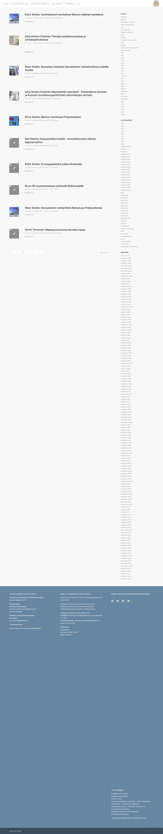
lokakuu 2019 (125, 455)
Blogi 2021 (124, 203)
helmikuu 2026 (126, 268)
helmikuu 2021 (126, 414)
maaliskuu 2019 (126, 471)
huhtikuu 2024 (126, 322)
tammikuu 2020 (126, 448)
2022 (122, 78)
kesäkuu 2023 (126, 345)
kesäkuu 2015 (126, 548)
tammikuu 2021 (126, 417)
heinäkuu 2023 (126, 343)
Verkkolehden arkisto (128, 40)
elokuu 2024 (125, 315)
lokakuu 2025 (125, 279)
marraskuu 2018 (126, 481)
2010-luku (124, 96)
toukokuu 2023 (126, 348)
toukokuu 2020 (126, 438)
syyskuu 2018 (126, 486)
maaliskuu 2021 (126, 412)
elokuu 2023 (125, 340)
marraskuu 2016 (126, 530)
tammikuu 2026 (126, 271)
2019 (122, 60)
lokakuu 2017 (125, 507)
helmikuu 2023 (126, 356)
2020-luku (124, 99)
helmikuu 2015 (126, 558)
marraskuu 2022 (126, 363)
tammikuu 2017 (126, 525)
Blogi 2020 (124, 200)
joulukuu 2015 (126, 538)
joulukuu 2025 (126, 273)
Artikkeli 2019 (125, 169)
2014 (122, 27)
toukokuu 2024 (126, 320)
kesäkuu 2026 (126, 258)
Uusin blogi (125, 244)
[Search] (79, 3)
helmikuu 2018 (126, 497)
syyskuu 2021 (126, 399)
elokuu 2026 (125, 255)
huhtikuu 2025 (126, 294)
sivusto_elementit (127, 229)
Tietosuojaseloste (127, 25)
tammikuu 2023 (126, 358)
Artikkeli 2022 (125, 177)
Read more (29, 21)
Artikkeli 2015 (125, 159)
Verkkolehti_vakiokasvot (130, 246)
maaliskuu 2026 (126, 266)
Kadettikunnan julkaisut (120, 796)
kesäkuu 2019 (126, 463)
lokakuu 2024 (125, 309)
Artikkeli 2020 (125, 172)
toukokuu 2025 (126, 291)
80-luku (123, 84)
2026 (122, 104)
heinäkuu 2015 (126, 545)
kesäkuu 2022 (126, 376)
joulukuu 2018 (126, 479)
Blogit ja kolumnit (127, 32)
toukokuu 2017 (126, 515)
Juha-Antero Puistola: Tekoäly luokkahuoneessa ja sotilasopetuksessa (55, 38)
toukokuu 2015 (126, 550)
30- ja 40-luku (125, 30)
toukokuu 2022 (126, 379)
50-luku (123, 37)
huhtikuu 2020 (126, 440)
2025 (36, 18)
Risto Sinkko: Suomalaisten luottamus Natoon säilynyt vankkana (64, 14)
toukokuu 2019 (126, 466)
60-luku (123, 45)
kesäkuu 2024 (126, 317)
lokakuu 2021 (125, 397)
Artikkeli (40, 18)
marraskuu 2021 (126, 394)
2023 (122, 86)
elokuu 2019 (125, 461)
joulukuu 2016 (126, 527)
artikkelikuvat (126, 190)
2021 (122, 71)
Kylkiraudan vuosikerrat (129, 48)
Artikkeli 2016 (125, 162)
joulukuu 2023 (126, 332)
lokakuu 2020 (125, 425)
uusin (123, 239)
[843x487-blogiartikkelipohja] (14, 40)
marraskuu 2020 (126, 422)
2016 (122, 42)
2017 (122, 53)
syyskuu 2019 (126, 458)
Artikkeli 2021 (125, 175)
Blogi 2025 (124, 211)
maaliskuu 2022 (126, 384)
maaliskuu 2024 (126, 325)
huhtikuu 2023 (126, 350)
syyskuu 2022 (126, 368)
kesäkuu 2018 (126, 489)
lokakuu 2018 (125, 484)
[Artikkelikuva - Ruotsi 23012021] (14, 71)
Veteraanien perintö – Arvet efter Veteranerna (128, 806)
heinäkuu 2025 (126, 286)
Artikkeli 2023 (125, 180)
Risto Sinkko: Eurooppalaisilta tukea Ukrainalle (53, 164)
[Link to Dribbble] (152, 831)
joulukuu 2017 (126, 502)
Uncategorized (126, 236)
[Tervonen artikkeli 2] (14, 234)
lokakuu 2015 (125, 540)
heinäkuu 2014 (126, 576)
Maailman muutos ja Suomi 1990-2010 (124, 811)
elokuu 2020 (125, 430)
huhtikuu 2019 (126, 468)
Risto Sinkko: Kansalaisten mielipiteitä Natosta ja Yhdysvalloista (63, 207)
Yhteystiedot (125, 50)
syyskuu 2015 (126, 543)
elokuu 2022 (125, 371)
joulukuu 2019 (126, 450)
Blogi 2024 (124, 208)
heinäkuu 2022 (126, 373)
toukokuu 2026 (126, 261)
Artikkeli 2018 (125, 167)
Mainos (123, 223)
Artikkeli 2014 (125, 154)
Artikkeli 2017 (125, 164)
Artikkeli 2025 (48, 43)
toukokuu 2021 (126, 407)
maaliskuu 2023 (126, 353)
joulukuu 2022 (126, 361)
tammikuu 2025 (126, 302)
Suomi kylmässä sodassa (120, 809)
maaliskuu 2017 (126, 520)
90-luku (123, 89)
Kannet (123, 221)
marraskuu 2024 (126, 307)
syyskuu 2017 (126, 509)
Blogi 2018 (124, 195)
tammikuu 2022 (126, 389)
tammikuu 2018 (126, 499)
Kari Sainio (59, 18)
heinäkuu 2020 (126, 432)
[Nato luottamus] (14, 18)
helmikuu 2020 (126, 445)
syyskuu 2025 (126, 281)
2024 (122, 94)
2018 (122, 55)
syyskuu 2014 (126, 571)
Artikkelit (124, 17)
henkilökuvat (125, 218)
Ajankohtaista (126, 146)
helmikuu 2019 (126, 474)
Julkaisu (123, 19)
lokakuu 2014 (125, 568)
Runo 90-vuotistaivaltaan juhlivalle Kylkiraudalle (54, 186)
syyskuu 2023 (126, 338)
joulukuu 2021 (126, 391)
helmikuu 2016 (126, 535)
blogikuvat (124, 216)
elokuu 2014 (125, 574)
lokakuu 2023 (125, 335)
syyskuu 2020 (126, 427)
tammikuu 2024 (126, 330)
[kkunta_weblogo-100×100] (156, 3)
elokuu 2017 (125, 512)
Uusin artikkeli (126, 241)
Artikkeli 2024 (48, 18)
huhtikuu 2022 (126, 381)
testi (122, 231)
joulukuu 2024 (126, 304)
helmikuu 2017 (126, 522)
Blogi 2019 (124, 198)
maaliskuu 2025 (126, 296)
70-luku (123, 76)
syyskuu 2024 (126, 312)
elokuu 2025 (125, 284)
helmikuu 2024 (126, 327)
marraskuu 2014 (126, 566)
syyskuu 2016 (126, 532)
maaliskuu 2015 (126, 556)
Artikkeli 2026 (125, 187)
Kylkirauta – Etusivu (128, 22)
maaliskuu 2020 (126, 443)
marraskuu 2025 (126, 276)
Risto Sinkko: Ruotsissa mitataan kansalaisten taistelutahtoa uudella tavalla (66, 68)
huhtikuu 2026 (126, 263)
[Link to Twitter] (148, 831)
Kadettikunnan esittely (119, 794)
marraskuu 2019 (126, 453)
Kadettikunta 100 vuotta (120, 814)
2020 (122, 66)
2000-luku (124, 91)
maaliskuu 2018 (126, 494)
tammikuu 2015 (126, 561)
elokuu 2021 (125, 402)
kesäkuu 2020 (126, 435)
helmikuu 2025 (126, 299)
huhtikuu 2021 (126, 409)
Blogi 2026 (124, 213)
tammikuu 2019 (126, 476)
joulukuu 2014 (126, 563)
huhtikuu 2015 (126, 553)
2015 (122, 35)
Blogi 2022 (124, 205)
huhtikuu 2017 (126, 517)
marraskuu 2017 (126, 504)
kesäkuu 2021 (126, 404)
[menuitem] (6, 3)
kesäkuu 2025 (126, 289)
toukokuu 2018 (126, 491)
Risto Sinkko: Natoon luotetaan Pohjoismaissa (53, 117)
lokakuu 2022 (125, 366)
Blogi (122, 193)
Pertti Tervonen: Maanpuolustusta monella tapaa (55, 229)
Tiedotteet (124, 234)
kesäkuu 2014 (126, 579)
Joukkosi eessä (116, 799)
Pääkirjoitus (125, 226)
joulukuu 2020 (126, 420)
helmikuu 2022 (126, 386)
